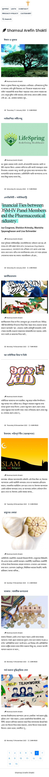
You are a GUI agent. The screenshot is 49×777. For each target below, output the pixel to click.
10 (21, 758)
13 (40, 758)
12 (34, 758)
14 (10, 764)
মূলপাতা (5, 9)
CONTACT (23, 9)
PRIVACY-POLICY (10, 13)
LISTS (13, 9)
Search (8, 19)
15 (16, 764)
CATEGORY (26, 13)
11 (27, 758)
